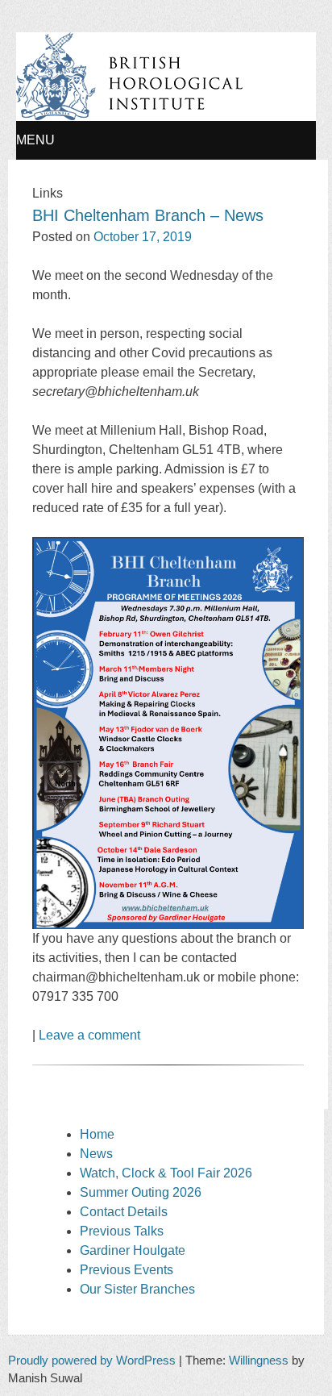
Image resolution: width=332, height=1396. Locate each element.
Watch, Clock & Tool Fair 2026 (166, 1173)
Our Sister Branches (137, 1289)
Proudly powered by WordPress (92, 1360)
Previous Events (126, 1270)
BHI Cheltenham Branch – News (148, 215)
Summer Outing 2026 (140, 1192)
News (96, 1154)
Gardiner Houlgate (132, 1250)
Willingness (258, 1360)
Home (97, 1134)
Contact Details (124, 1212)
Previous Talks (122, 1231)
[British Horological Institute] (129, 116)
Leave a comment (89, 1035)
